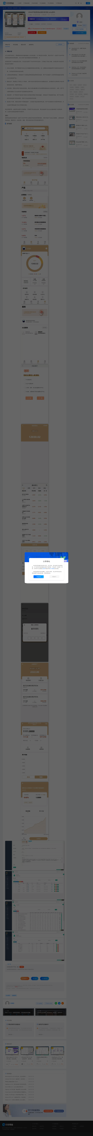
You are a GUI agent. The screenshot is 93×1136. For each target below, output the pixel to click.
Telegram (38, 576)
